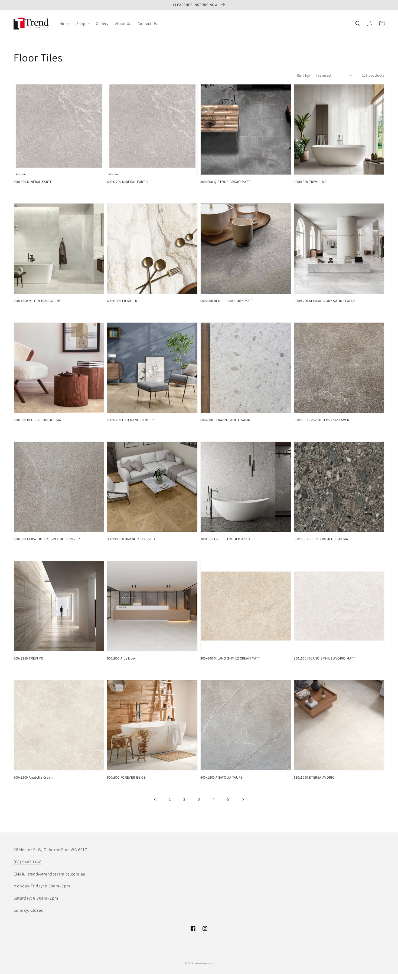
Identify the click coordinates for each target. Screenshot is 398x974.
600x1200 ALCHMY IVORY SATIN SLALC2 (324, 301)
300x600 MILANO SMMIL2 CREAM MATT (230, 658)
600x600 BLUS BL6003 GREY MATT (226, 301)
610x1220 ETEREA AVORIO (314, 777)
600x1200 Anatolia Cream (34, 777)
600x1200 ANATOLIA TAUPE (221, 777)
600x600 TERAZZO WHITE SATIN (225, 420)
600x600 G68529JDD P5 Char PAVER (321, 420)
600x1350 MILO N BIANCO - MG (37, 301)
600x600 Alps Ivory (121, 658)
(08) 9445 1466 (27, 862)
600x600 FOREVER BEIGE (126, 777)
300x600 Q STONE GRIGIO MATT (225, 181)
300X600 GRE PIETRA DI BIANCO (225, 539)
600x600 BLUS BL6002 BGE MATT (39, 420)
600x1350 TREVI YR (28, 658)
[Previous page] (155, 799)
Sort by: (303, 75)
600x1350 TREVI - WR (310, 181)
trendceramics (204, 963)
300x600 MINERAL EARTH (33, 181)
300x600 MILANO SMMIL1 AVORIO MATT (324, 658)
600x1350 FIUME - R (122, 301)
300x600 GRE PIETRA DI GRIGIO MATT (323, 539)
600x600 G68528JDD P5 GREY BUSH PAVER (47, 539)
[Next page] (243, 799)
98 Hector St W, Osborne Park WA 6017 (50, 849)
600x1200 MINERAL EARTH (127, 181)
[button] (83, 23)
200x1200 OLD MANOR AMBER (130, 420)
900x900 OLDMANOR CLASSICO (131, 539)
